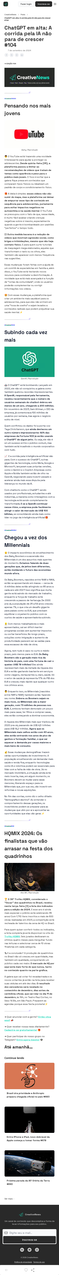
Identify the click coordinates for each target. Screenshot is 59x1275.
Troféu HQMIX (12, 936)
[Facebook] (29, 1250)
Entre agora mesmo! (28, 1039)
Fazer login (26, 4)
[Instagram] (37, 1250)
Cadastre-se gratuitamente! (20, 1030)
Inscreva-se (44, 4)
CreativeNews (10, 14)
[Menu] (55, 3)
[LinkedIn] (22, 1250)
